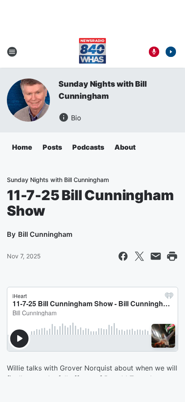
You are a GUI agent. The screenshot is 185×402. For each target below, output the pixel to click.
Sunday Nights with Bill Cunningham (58, 179)
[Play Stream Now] (171, 52)
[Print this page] (172, 256)
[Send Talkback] (154, 52)
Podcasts (88, 147)
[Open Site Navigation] (12, 52)
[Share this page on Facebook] (123, 256)
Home (22, 147)
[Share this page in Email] (156, 256)
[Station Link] (92, 52)
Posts (52, 147)
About (125, 147)
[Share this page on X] (139, 256)
